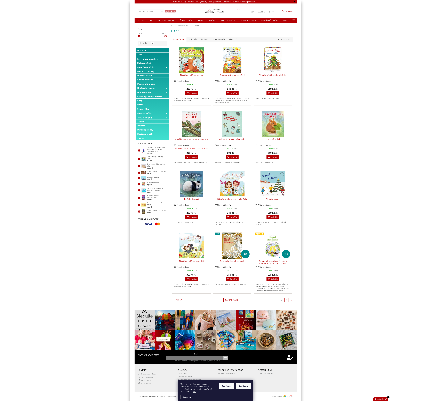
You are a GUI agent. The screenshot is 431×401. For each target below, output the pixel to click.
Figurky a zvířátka (145, 80)
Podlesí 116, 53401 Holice (226, 373)
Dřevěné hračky (144, 75)
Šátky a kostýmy (144, 117)
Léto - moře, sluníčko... (147, 59)
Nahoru (178, 300)
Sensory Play (143, 109)
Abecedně (233, 39)
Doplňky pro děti (144, 134)
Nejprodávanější (219, 39)
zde (194, 392)
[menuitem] (141, 20)
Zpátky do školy (144, 63)
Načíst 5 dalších (232, 300)
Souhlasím (243, 386)
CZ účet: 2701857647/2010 (266, 373)
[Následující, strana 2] (286, 300)
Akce (139, 54)
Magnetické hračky (146, 84)
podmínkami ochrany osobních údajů (207, 361)
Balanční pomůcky (145, 71)
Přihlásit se (225, 358)
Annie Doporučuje (145, 67)
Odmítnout (226, 386)
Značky (140, 138)
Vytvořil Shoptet (276, 396)
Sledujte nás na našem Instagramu (145, 321)
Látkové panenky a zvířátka (149, 96)
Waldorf (141, 126)
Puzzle (140, 105)
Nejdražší (204, 39)
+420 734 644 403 (147, 377)
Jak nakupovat (182, 373)
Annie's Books (146, 380)
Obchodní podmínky (185, 377)
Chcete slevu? (381, 399)
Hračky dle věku (144, 92)
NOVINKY (141, 50)
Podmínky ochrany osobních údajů (189, 380)
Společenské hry (144, 113)
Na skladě (147, 43)
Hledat (162, 11)
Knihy (139, 100)
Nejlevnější (193, 39)
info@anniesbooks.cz (148, 374)
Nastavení (187, 397)
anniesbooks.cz (146, 383)
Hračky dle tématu (146, 88)
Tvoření (140, 121)
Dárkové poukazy (145, 130)
